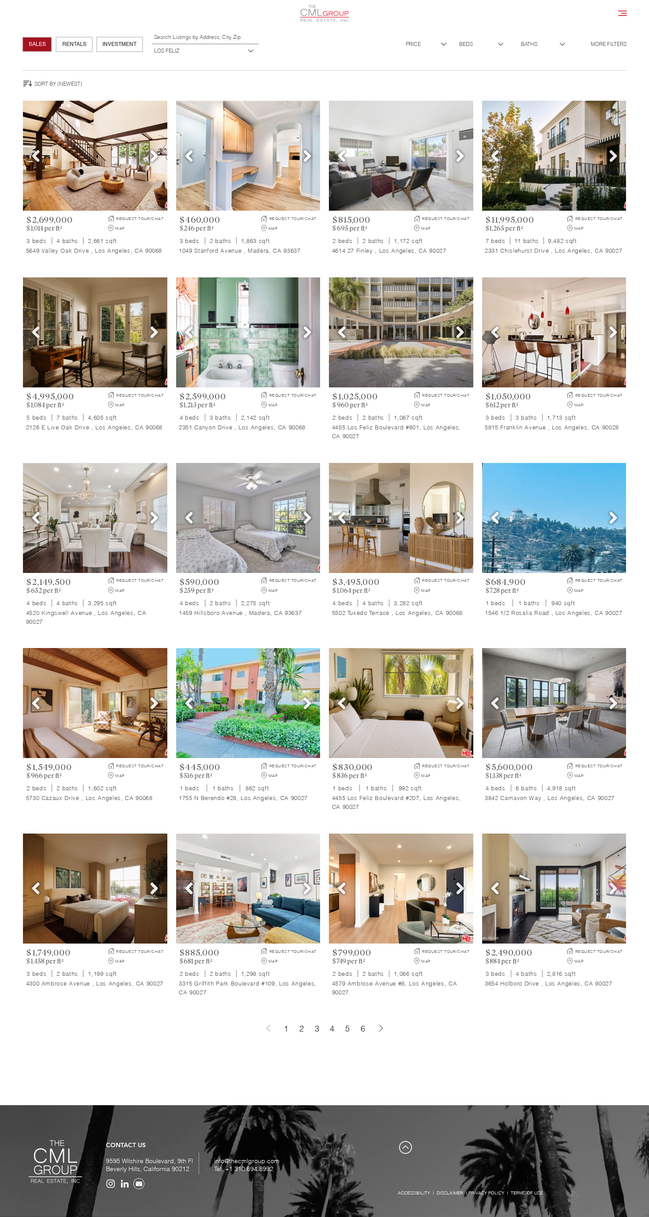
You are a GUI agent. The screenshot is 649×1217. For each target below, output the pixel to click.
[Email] (138, 1183)
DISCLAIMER (450, 1193)
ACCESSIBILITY (414, 1193)
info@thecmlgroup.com (246, 1161)
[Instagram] (110, 1183)
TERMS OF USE (527, 1193)
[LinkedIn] (124, 1183)
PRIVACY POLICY (486, 1193)
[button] (622, 13)
